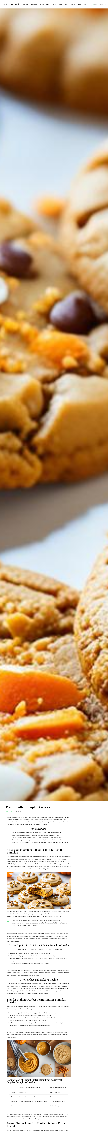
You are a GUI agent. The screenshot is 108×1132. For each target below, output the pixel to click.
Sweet (11, 811)
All (7, 811)
